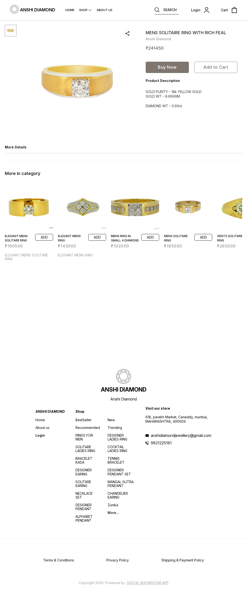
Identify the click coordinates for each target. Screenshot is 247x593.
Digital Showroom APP (148, 583)
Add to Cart (215, 67)
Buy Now (167, 67)
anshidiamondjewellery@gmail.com (181, 435)
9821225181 (161, 443)
